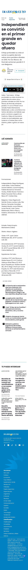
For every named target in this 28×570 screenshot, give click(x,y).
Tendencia (7, 515)
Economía (7, 477)
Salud (5, 510)
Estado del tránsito (9, 517)
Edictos (6, 536)
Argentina (7, 494)
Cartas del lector (9, 503)
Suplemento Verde (9, 482)
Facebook (5, 445)
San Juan (6, 473)
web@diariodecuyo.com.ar (15, 545)
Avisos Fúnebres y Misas (11, 533)
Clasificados (7, 522)
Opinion (6, 505)
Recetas (6, 498)
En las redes (7, 501)
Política (6, 475)
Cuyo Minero (7, 480)
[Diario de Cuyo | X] (20, 12)
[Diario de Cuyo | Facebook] (13, 12)
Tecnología (7, 512)
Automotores (8, 526)
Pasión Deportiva (12, 18)
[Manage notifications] (24, 556)
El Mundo (6, 496)
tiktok (12, 445)
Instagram (8, 445)
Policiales (6, 487)
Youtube (19, 445)
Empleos (6, 529)
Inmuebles (7, 524)
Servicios (6, 531)
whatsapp (23, 445)
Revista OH (7, 484)
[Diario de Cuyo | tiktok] (23, 12)
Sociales (6, 508)
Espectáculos (8, 491)
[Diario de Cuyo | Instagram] (16, 12)
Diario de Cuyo (4, 18)
